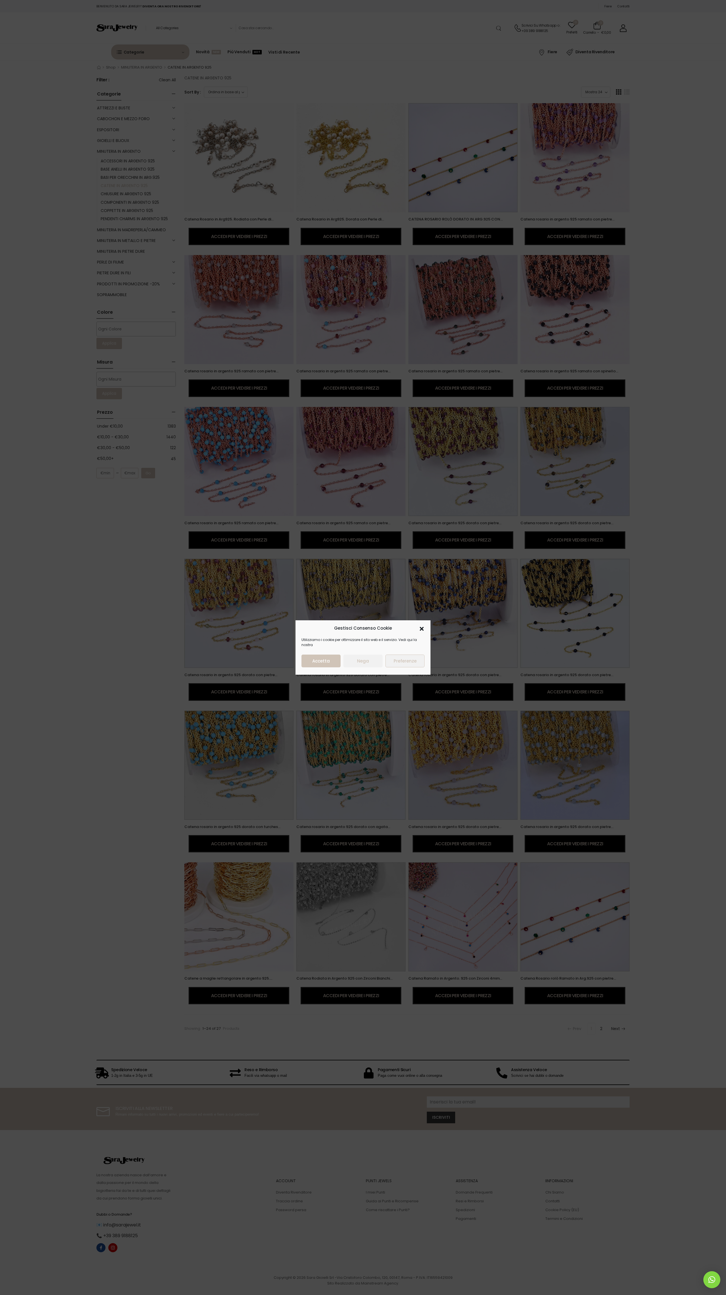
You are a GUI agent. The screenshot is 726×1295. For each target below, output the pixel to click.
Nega (363, 661)
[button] (422, 628)
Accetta (321, 661)
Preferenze (405, 661)
